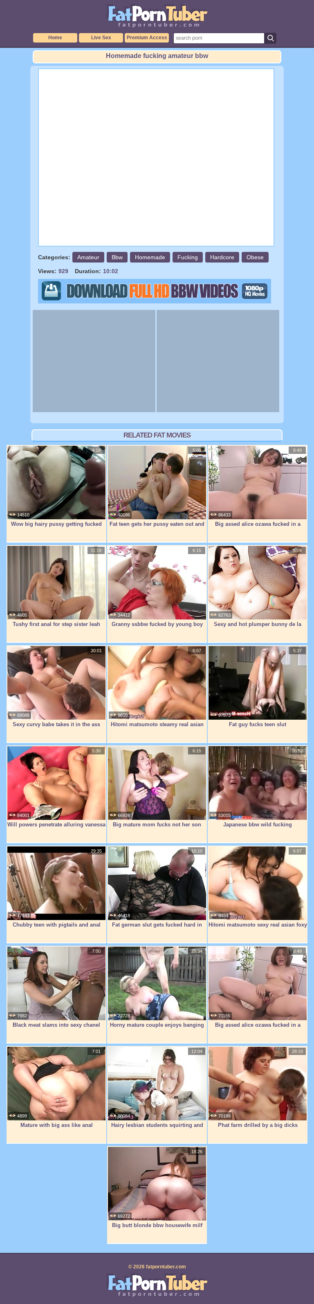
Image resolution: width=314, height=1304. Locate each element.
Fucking (187, 257)
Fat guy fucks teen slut (257, 724)
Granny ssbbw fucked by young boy (157, 624)
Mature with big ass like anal (56, 1125)
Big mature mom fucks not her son (157, 824)
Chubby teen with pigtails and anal (57, 925)
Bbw (117, 257)
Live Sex (101, 37)
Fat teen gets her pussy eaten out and (157, 524)
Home (55, 37)
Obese (255, 257)
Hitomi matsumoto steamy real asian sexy (157, 728)
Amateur (88, 257)
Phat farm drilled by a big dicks (258, 1125)
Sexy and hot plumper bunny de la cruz (257, 628)
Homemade (150, 257)
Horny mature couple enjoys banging (157, 1025)
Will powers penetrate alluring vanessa (56, 824)
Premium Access (147, 37)
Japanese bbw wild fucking (257, 824)
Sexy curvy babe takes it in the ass (56, 724)
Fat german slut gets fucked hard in (157, 925)
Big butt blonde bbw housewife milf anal (157, 1229)
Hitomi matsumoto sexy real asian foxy (258, 925)
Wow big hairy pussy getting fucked (56, 524)
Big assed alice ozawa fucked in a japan (258, 528)
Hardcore (222, 257)
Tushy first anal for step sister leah (56, 624)
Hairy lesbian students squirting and (157, 1125)
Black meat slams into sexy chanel (56, 1025)
